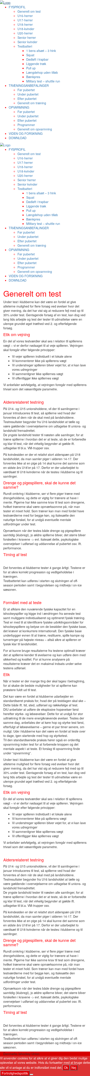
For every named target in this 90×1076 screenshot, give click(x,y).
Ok (66, 1067)
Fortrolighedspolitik (15, 1073)
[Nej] (31, 1074)
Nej (73, 1067)
